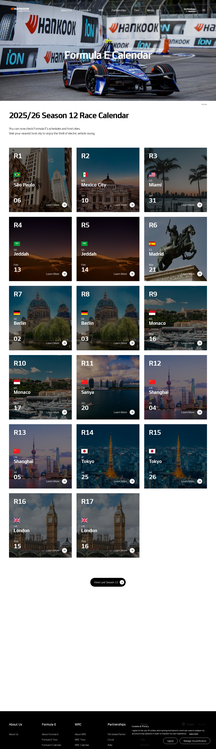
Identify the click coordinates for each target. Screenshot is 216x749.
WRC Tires (80, 739)
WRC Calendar (82, 745)
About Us (13, 734)
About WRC (80, 734)
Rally (110, 745)
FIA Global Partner (117, 734)
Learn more (193, 733)
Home (204, 104)
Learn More (52, 205)
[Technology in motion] (190, 10)
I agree (170, 740)
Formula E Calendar (51, 745)
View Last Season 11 (106, 582)
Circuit (111, 739)
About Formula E (50, 734)
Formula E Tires (50, 739)
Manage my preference (195, 740)
